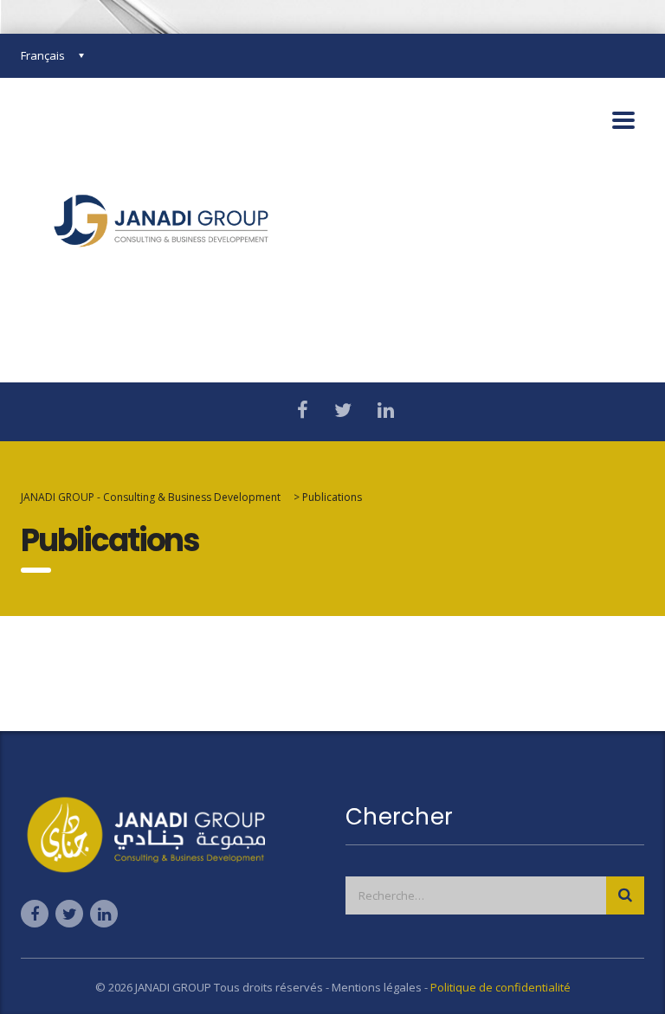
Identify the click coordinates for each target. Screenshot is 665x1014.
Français (43, 55)
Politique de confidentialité (500, 987)
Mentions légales (378, 987)
